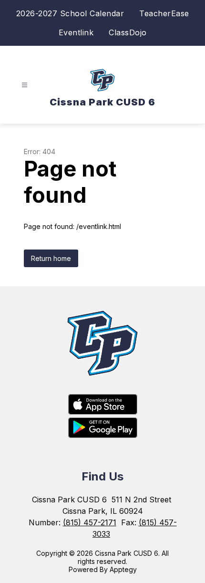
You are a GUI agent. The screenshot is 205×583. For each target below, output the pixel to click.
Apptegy (123, 569)
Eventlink (76, 32)
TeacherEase (164, 13)
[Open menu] (24, 85)
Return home (51, 258)
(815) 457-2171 (89, 522)
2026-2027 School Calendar (70, 13)
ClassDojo (128, 32)
